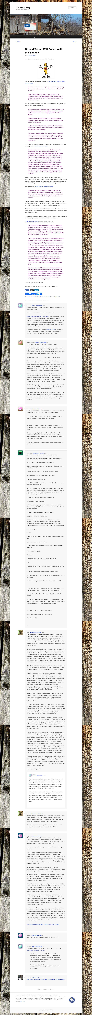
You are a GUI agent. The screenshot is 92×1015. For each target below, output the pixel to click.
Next (74, 41)
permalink (58, 296)
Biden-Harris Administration (40, 296)
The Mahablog (23, 7)
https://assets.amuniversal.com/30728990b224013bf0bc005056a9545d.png (46, 979)
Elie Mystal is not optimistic (32, 221)
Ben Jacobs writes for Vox (41, 146)
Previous (18, 41)
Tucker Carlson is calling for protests (43, 186)
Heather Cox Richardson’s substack (36, 950)
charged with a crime (50, 155)
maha (49, 296)
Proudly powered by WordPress (46, 1010)
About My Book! (24, 37)
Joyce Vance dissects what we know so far (37, 316)
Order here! (22, 1001)
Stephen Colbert (50, 329)
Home (17, 37)
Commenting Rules (34, 37)
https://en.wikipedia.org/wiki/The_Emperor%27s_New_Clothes (43, 924)
